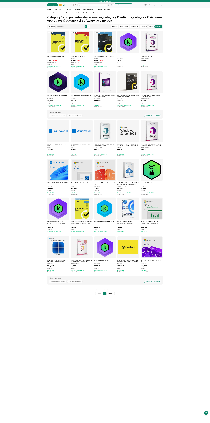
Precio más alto (134, 26)
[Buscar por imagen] (108, 4)
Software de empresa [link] (97, 13)
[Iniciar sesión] (154, 4)
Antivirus (73, 13)
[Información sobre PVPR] (55, 62)
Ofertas (49, 9)
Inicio (48, 13)
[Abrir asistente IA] (206, 413)
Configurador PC (109, 9)
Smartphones (67, 9)
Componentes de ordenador (60, 13)
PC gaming (99, 9)
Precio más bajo (124, 26)
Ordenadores (77, 9)
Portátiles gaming (88, 9)
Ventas (151, 26)
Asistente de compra (124, 5)
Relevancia (158, 26)
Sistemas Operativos (83, 13)
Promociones (57, 9)
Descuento (144, 26)
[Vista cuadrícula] (86, 26)
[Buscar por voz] (111, 4)
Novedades (114, 26)
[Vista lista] (88, 26)
